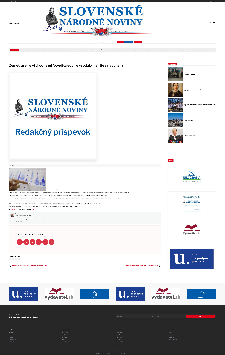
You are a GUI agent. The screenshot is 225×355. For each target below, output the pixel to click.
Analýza (64, 334)
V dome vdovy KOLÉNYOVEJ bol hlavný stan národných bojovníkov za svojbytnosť (111, 49)
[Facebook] (21, 221)
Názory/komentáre (66, 335)
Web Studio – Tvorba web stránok (126, 353)
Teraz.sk (13, 209)
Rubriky (90, 42)
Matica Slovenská (211, 1)
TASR (33, 209)
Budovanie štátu (119, 341)
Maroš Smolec (18, 213)
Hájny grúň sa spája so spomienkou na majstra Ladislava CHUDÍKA (81, 49)
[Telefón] (19, 221)
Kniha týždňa (118, 339)
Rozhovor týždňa (119, 335)
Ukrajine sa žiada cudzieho (61, 49)
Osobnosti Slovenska (66, 341)
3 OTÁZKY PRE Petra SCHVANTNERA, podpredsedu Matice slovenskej (143, 49)
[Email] (16, 221)
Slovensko (11, 332)
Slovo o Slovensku (66, 332)
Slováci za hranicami (13, 335)
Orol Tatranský (119, 343)
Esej (63, 339)
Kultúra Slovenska (119, 337)
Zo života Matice (12, 339)
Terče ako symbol (161, 49)
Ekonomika (11, 334)
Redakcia (96, 42)
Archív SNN (103, 42)
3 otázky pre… (119, 332)
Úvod (85, 42)
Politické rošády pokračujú (189, 135)
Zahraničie (11, 337)
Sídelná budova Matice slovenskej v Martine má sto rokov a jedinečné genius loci (38, 49)
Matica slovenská (111, 42)
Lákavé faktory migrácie (189, 120)
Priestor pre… (119, 334)
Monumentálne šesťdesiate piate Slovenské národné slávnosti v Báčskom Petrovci (183, 49)
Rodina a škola (119, 344)
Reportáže (64, 337)
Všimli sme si (12, 341)
